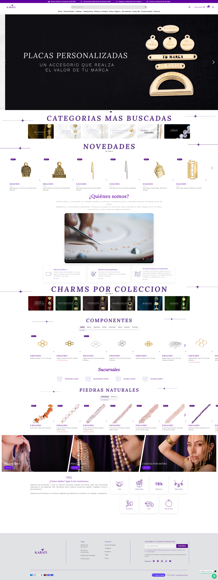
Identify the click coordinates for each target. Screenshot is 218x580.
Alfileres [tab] (89, 327)
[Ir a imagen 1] (107, 111)
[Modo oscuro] (189, 7)
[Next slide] (185, 345)
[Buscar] (145, 7)
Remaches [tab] (127, 327)
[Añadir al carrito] (39, 179)
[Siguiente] (212, 168)
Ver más (108, 293)
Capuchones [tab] (96, 327)
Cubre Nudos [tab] (112, 327)
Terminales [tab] (135, 327)
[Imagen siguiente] (213, 62)
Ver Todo (108, 151)
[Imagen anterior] (4, 62)
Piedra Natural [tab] (105, 396)
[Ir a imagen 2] (109, 111)
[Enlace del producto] (26, 174)
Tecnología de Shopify (182, 575)
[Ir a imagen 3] (111, 111)
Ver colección (104, 400)
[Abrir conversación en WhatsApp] (213, 7)
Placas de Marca (64, 274)
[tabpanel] (109, 348)
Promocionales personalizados (153, 274)
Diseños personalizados (109, 274)
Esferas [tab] (120, 327)
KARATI (11, 186)
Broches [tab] (104, 327)
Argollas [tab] (82, 327)
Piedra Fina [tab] (114, 396)
